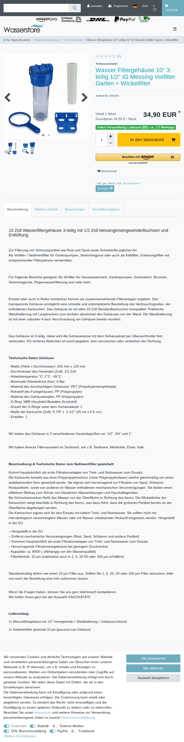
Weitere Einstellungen (20, 736)
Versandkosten (131, 183)
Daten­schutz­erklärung (78, 717)
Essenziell (18, 726)
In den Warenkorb (147, 139)
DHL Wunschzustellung (28, 731)
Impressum (42, 712)
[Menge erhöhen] (110, 136)
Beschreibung (17, 209)
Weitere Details (46, 209)
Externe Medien (72, 726)
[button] (138, 159)
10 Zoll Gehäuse (73, 39)
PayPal (62, 731)
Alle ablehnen (153, 668)
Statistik (43, 726)
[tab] (18, 209)
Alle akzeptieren (153, 658)
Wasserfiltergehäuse (46, 39)
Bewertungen (75, 209)
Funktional (86, 731)
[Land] (135, 6)
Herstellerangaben (106, 209)
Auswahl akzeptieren (153, 678)
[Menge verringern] (110, 143)
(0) (119, 56)
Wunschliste (108, 171)
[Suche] (75, 8)
